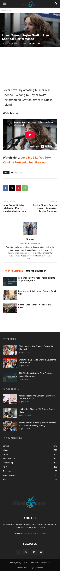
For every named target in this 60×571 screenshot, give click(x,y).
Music (11, 10)
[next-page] (9, 318)
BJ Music (7, 43)
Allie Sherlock (16, 172)
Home (3, 10)
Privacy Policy (15, 562)
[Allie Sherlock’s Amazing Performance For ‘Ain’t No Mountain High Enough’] (10, 426)
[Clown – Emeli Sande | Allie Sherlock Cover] (10, 308)
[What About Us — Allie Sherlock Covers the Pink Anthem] (10, 363)
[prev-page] (4, 318)
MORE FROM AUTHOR (36, 271)
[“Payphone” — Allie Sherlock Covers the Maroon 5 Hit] (10, 350)
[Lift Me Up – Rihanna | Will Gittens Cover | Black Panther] (10, 413)
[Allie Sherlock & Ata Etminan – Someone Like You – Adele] (10, 399)
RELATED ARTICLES (13, 271)
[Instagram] (26, 552)
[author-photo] (30, 235)
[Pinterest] (18, 188)
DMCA (26, 562)
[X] (12, 188)
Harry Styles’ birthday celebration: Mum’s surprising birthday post (14, 208)
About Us (35, 562)
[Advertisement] (30, 67)
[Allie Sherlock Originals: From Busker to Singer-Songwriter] (10, 281)
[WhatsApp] (25, 188)
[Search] (56, 4)
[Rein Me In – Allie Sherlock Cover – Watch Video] (10, 295)
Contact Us (45, 562)
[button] (4, 4)
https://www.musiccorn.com (30, 243)
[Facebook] (5, 188)
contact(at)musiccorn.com (35, 533)
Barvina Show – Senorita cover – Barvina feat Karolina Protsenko (45, 208)
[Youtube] (41, 552)
